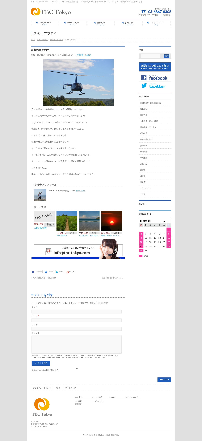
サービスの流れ (97, 401)
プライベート (145, 188)
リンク (58, 388)
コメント (35, 333)
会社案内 (78, 397)
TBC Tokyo (97, 435)
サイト (34, 324)
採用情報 (78, 404)
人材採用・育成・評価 (49, 224)
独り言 (72, 233)
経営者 (116, 233)
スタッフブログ (131, 397)
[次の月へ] (169, 221)
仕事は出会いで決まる (110, 235)
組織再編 (143, 152)
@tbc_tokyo (80, 191)
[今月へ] (164, 221)
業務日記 (143, 164)
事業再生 (143, 115)
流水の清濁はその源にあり (113, 278)
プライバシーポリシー (42, 388)
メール (35, 316)
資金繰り (143, 109)
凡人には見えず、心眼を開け (43, 278)
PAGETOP (164, 380)
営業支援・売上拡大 (84, 55)
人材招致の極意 (40, 228)
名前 (34, 307)
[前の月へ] (159, 221)
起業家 (143, 176)
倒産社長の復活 (146, 139)
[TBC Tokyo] (51, 12)
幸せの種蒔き (61, 235)
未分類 (143, 194)
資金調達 (143, 146)
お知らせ (112, 397)
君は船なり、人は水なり (88, 235)
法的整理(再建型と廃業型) (150, 103)
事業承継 (143, 158)
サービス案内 (97, 397)
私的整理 (143, 133)
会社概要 (78, 401)
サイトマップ (70, 388)
